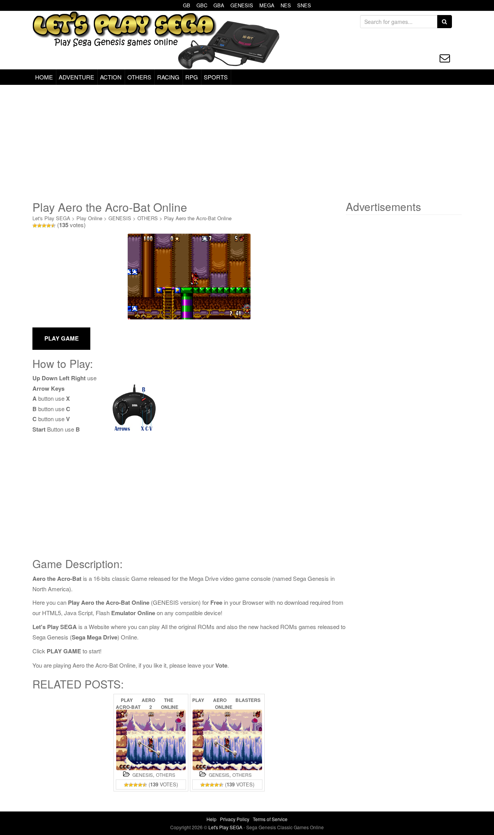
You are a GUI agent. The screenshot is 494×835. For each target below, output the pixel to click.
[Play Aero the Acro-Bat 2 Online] (151, 740)
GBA (218, 5)
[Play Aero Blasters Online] (227, 740)
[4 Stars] (48, 225)
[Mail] (445, 58)
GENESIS (241, 5)
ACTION (111, 77)
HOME (44, 77)
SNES (304, 5)
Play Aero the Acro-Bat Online (198, 218)
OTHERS (139, 77)
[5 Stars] (53, 225)
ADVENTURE (76, 77)
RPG (191, 77)
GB (186, 5)
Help (211, 819)
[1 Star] (34, 225)
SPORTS (216, 77)
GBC (201, 5)
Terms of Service (270, 819)
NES (286, 5)
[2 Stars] (39, 225)
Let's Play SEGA (51, 218)
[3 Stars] (44, 225)
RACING (168, 77)
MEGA (266, 5)
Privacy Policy (234, 819)
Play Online (89, 218)
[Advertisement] (247, 143)
